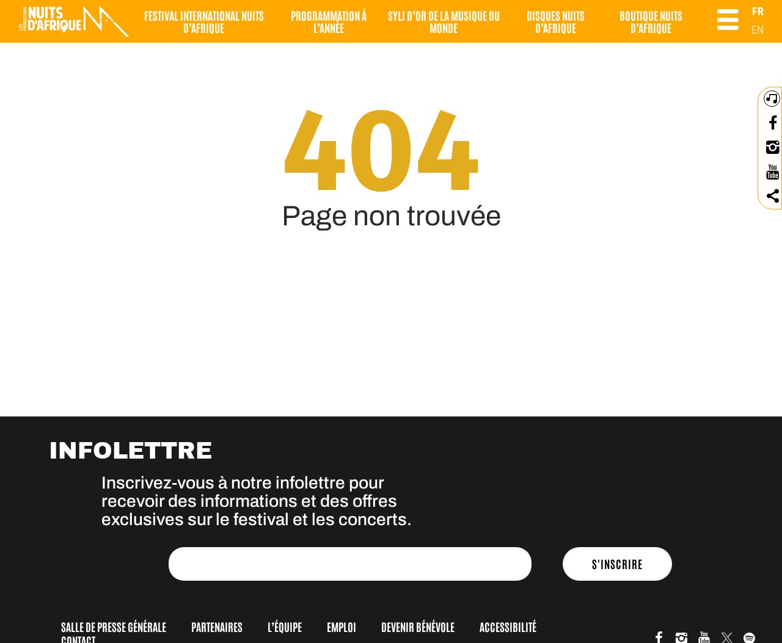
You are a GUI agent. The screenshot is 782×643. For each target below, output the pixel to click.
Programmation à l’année (329, 21)
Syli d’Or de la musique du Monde (444, 21)
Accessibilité (508, 626)
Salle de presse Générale (113, 626)
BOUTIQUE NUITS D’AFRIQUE (650, 21)
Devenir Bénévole (418, 626)
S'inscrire (617, 563)
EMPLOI (341, 626)
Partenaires (217, 626)
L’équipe (285, 626)
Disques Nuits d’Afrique (556, 21)
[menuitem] (758, 11)
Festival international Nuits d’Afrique (204, 21)
